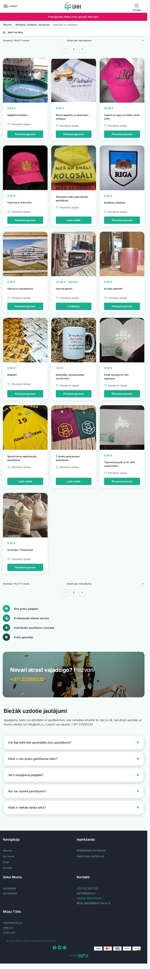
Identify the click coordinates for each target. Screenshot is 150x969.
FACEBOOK (9, 888)
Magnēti (12, 374)
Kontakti (7, 867)
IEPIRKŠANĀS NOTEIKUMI (91, 850)
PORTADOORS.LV (12, 922)
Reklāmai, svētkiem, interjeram (33, 24)
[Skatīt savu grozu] (136, 5)
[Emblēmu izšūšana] (122, 167)
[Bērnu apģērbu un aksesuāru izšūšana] (73, 80)
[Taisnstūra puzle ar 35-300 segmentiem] (122, 427)
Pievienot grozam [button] (25, 134)
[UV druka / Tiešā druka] (25, 515)
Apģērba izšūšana (17, 115)
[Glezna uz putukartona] (25, 254)
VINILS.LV (8, 927)
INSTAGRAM (10, 893)
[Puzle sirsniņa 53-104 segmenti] (122, 340)
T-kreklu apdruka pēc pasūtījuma (68, 458)
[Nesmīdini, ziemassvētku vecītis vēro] (73, 340)
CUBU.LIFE (9, 932)
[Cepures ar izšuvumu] (25, 167)
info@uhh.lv (86, 893)
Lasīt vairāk (73, 220)
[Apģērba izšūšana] (25, 80)
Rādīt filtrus (15, 32)
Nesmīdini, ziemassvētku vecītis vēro (70, 376)
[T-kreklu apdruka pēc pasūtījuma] (73, 427)
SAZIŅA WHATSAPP (89, 898)
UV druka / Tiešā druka (20, 549)
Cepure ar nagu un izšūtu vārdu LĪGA (122, 117)
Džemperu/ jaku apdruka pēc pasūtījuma (72, 198)
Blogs (6, 862)
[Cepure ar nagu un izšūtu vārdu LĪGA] (122, 80)
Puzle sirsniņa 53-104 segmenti (116, 376)
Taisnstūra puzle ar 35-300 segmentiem (119, 464)
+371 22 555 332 (87, 888)
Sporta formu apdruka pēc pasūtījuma (22, 458)
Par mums (8, 856)
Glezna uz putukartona (20, 288)
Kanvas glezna (64, 288)
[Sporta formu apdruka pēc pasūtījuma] (25, 427)
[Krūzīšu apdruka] (122, 254)
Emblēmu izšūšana (114, 202)
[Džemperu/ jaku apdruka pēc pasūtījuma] (73, 167)
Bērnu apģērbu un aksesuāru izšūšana (72, 117)
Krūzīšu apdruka (113, 288)
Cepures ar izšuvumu (19, 202)
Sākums (7, 24)
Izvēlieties (74, 306)
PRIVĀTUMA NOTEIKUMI (90, 856)
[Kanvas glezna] (73, 254)
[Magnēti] (25, 340)
